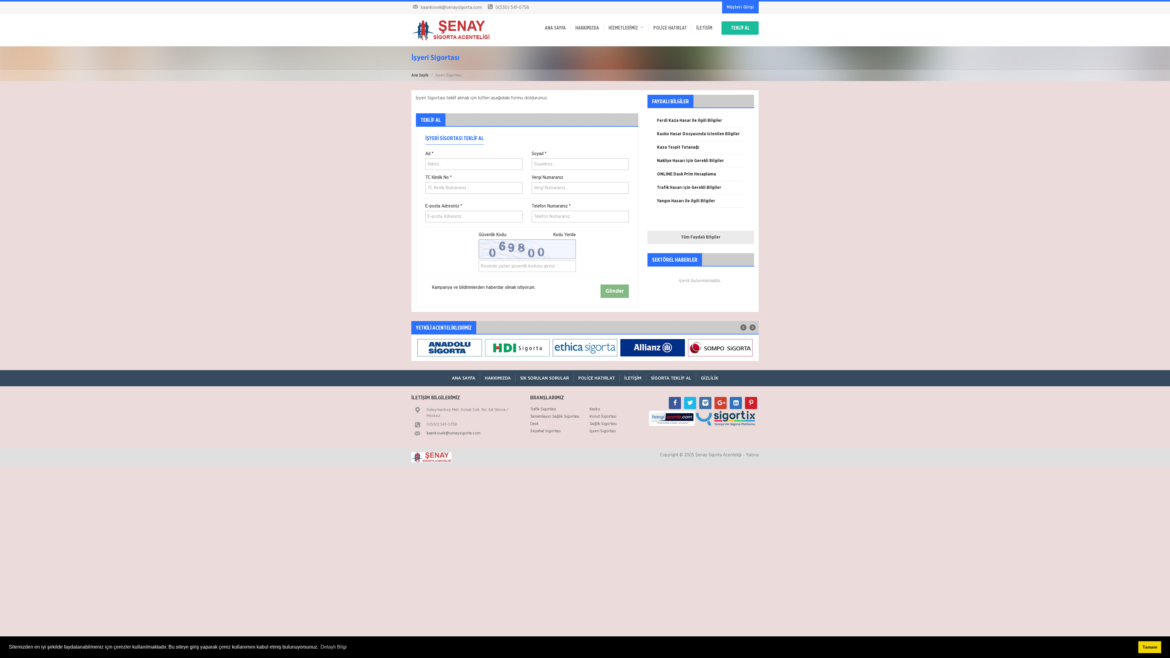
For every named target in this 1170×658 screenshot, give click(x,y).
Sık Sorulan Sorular (544, 378)
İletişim (704, 28)
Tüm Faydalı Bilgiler (701, 237)
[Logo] (451, 30)
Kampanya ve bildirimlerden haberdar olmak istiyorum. (483, 287)
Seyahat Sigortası (545, 431)
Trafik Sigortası (543, 409)
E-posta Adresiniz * (443, 206)
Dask (534, 424)
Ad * (429, 154)
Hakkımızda (587, 28)
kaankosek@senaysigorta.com (453, 433)
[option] (701, 122)
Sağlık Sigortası (603, 424)
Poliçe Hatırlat (670, 28)
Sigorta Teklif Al (671, 378)
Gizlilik (709, 378)
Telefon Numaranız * (551, 206)
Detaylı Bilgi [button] (334, 646)
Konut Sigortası (603, 417)
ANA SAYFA (555, 28)
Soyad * (539, 154)
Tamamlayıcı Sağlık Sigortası (554, 417)
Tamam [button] (1150, 647)
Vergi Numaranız (547, 177)
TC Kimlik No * (438, 177)
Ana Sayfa (419, 75)
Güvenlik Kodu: (527, 235)
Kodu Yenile (564, 235)
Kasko (595, 409)
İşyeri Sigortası (603, 431)
